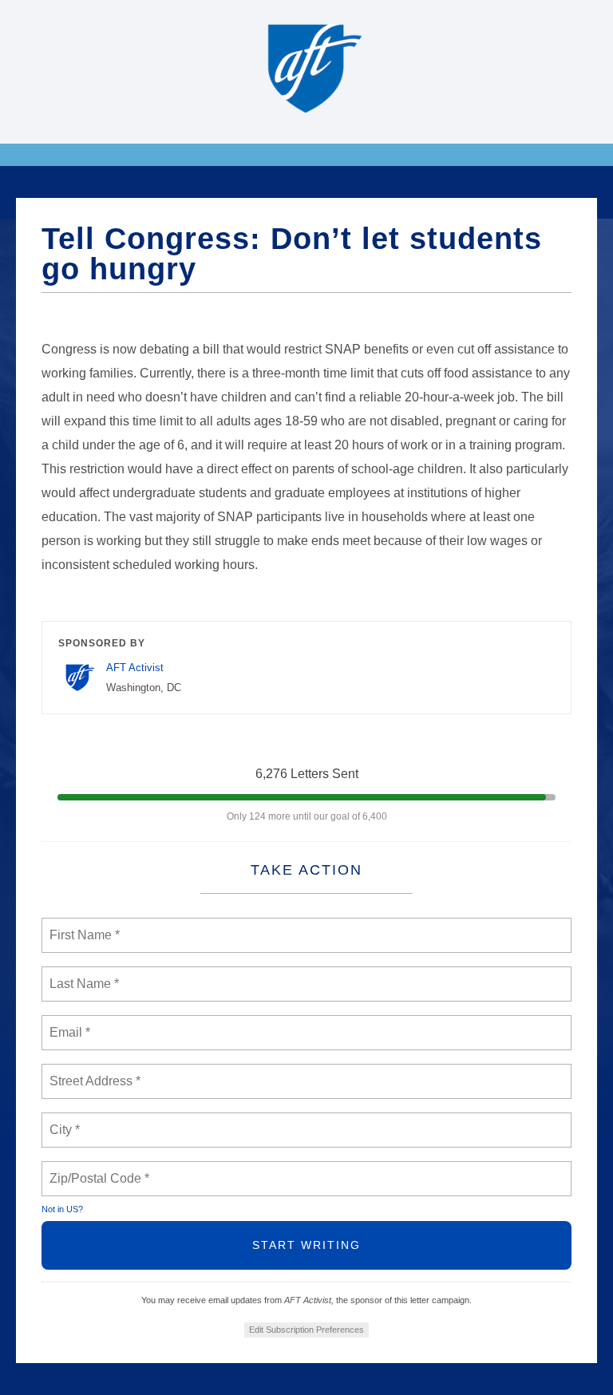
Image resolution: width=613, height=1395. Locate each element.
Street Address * (95, 1072)
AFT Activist (135, 668)
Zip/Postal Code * (96, 1169)
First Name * (82, 926)
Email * (68, 1023)
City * (65, 1120)
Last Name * (80, 974)
